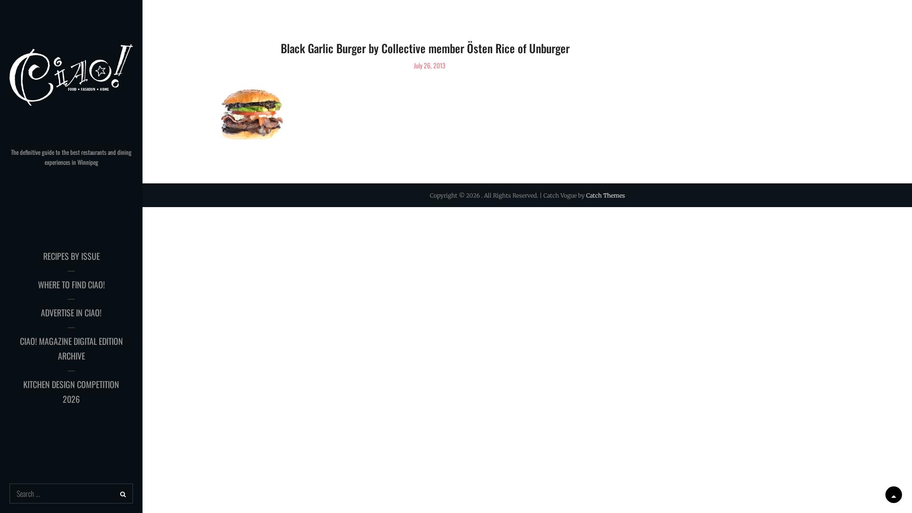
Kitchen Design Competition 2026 (71, 392)
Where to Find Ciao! (71, 284)
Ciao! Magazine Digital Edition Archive (71, 348)
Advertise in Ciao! (71, 312)
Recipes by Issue (71, 256)
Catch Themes (605, 195)
